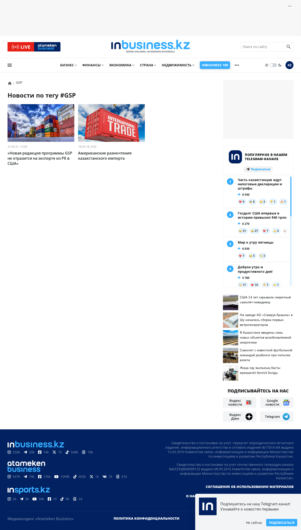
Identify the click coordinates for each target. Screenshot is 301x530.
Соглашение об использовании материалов (249, 486)
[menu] (9, 65)
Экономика (120, 65)
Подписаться (281, 522)
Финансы (91, 65)
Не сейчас (254, 522)
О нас (191, 496)
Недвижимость (176, 65)
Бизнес (67, 65)
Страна (146, 65)
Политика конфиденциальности (146, 518)
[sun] (267, 65)
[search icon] (288, 46)
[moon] (280, 65)
